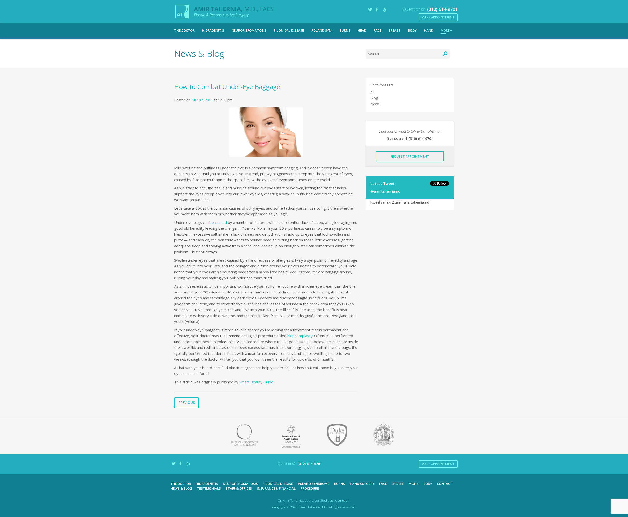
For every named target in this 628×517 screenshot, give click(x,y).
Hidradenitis (213, 30)
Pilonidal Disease (289, 30)
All (372, 92)
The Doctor (184, 30)
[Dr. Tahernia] (224, 11)
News (374, 104)
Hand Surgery (362, 483)
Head (362, 30)
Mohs (414, 483)
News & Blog (181, 488)
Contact (444, 483)
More (445, 30)
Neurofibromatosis (249, 30)
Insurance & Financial (276, 488)
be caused (218, 222)
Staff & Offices (239, 488)
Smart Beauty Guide (256, 381)
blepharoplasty (300, 335)
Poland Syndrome (313, 483)
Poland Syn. (321, 30)
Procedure (310, 488)
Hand (428, 30)
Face (377, 30)
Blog (374, 98)
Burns (345, 30)
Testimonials (209, 488)
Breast (395, 30)
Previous (186, 402)
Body (412, 30)
